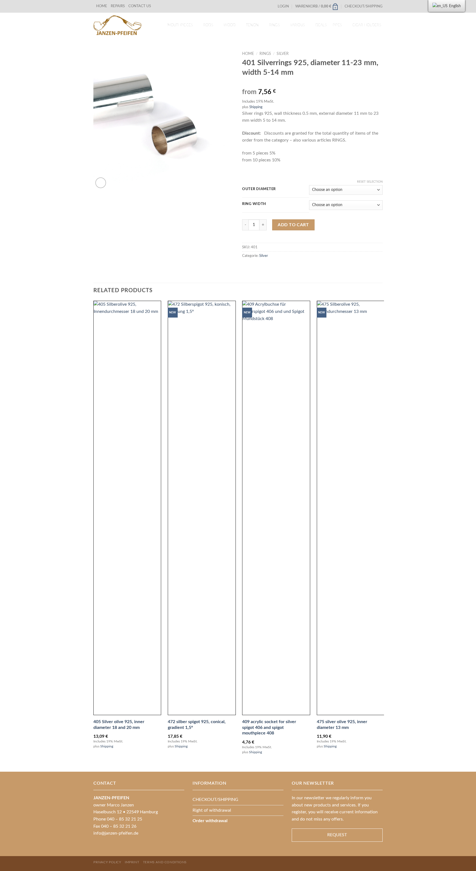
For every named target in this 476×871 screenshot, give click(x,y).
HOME (101, 6)
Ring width (254, 204)
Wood (229, 25)
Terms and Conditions (165, 862)
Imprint (132, 862)
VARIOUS (297, 25)
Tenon (252, 25)
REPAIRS (118, 6)
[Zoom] (100, 182)
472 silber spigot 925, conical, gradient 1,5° (197, 725)
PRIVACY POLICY (107, 862)
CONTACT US (139, 6)
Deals (321, 25)
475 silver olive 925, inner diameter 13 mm (342, 725)
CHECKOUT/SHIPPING (364, 6)
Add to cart (293, 225)
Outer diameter (259, 189)
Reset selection (370, 181)
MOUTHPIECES (180, 25)
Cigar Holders (366, 25)
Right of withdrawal (212, 810)
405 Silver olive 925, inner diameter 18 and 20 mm (118, 725)
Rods (208, 25)
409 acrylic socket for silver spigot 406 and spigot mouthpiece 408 (269, 728)
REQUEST (337, 835)
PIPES (337, 25)
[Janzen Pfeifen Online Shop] (117, 25)
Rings (274, 25)
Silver (283, 54)
